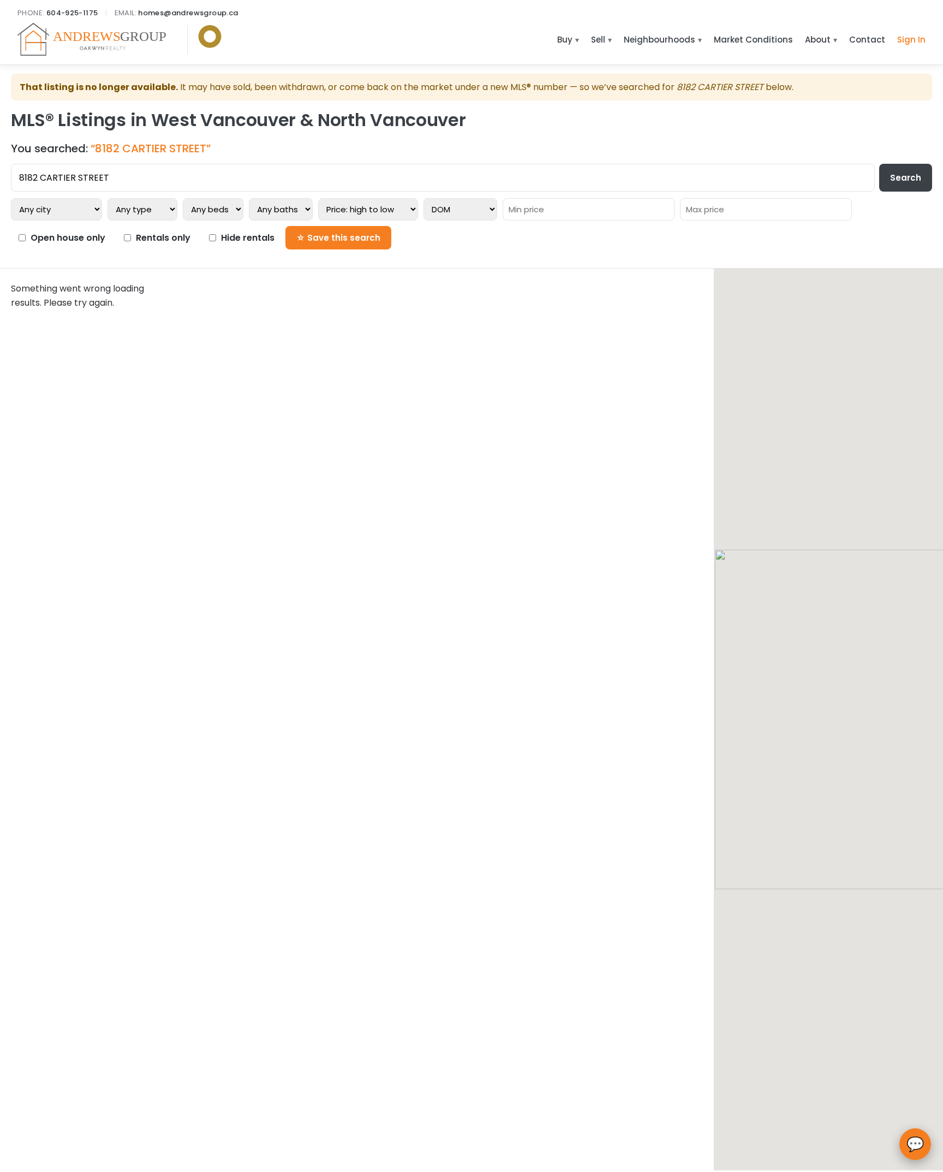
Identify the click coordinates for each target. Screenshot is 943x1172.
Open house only (68, 237)
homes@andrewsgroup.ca (188, 13)
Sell (598, 39)
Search (905, 177)
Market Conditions (753, 39)
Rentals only (163, 237)
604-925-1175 (72, 13)
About (818, 39)
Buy (564, 39)
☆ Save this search (338, 237)
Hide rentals (247, 237)
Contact (867, 39)
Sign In (911, 39)
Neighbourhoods (659, 39)
